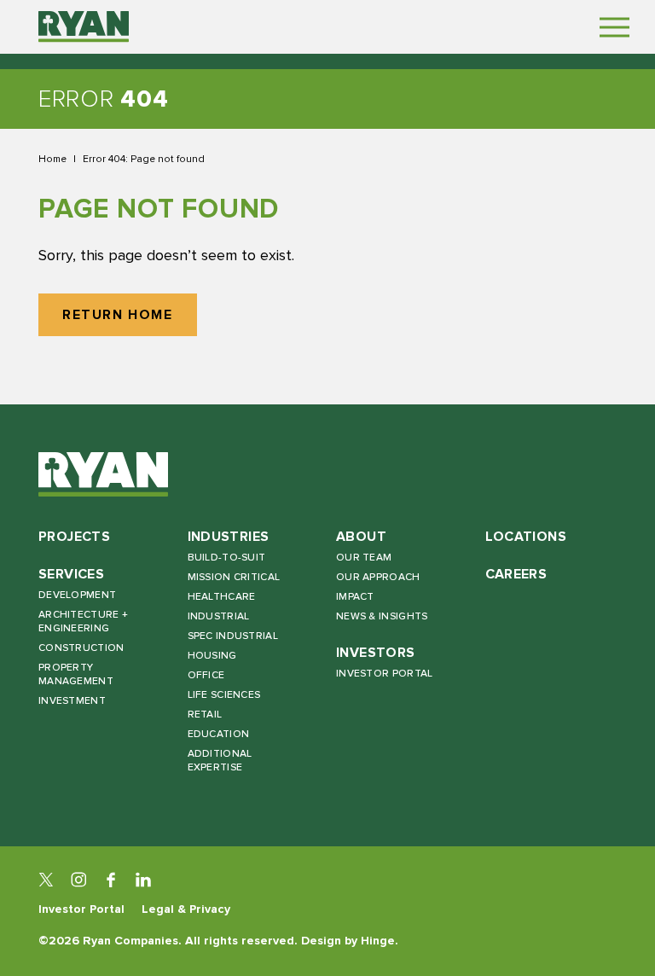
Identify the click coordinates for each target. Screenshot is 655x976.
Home (52, 159)
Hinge (378, 940)
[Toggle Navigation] (614, 27)
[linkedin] (143, 879)
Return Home (117, 315)
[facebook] (111, 879)
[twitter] (46, 879)
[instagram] (78, 879)
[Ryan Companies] (83, 26)
